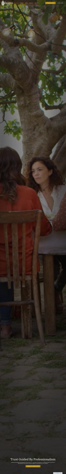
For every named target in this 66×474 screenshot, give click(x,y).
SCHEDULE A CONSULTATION (33, 466)
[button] (22, 3)
